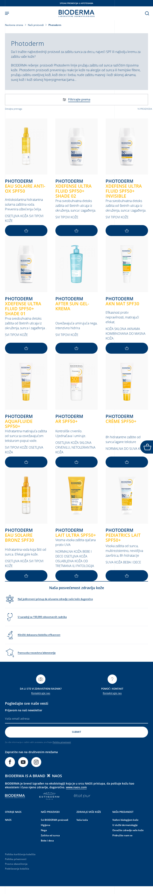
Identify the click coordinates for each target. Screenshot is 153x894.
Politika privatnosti (15, 859)
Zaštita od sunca (50, 835)
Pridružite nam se (122, 835)
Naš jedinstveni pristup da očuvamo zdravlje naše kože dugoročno (55, 599)
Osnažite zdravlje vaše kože (128, 830)
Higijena (45, 825)
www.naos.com (76, 787)
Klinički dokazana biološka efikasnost (39, 634)
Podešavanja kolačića (17, 868)
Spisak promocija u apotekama (76, 3)
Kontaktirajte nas (40, 693)
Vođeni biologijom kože (125, 820)
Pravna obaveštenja (16, 864)
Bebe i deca (47, 840)
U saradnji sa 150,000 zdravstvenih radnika (42, 617)
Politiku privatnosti (62, 742)
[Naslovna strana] (76, 13)
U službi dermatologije (125, 825)
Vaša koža (82, 820)
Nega (44, 830)
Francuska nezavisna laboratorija (37, 652)
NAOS (8, 820)
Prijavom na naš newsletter (23, 710)
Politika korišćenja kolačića (20, 854)
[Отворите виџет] (146, 447)
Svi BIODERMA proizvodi (54, 820)
